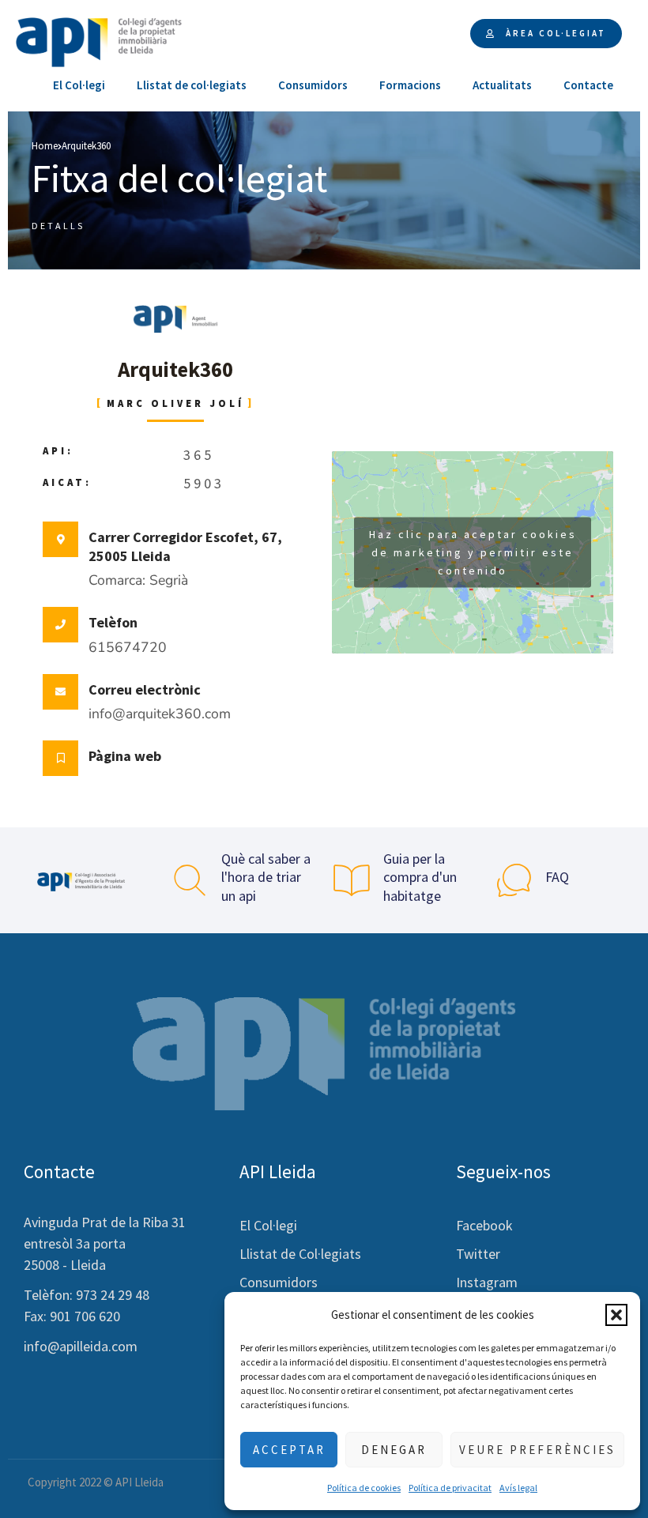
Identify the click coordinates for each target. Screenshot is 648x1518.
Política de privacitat (450, 1488)
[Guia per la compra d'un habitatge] (351, 880)
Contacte (588, 84)
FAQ (557, 877)
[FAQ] (513, 880)
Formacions (410, 84)
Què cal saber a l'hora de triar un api (266, 877)
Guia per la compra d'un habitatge (420, 877)
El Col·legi (79, 84)
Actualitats (502, 84)
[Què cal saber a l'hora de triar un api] (189, 880)
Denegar (394, 1449)
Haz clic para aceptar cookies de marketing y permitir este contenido (473, 551)
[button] (616, 1315)
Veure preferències (537, 1449)
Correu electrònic (145, 689)
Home (45, 146)
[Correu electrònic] (60, 692)
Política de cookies (364, 1488)
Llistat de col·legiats (192, 84)
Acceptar (289, 1449)
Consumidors (313, 84)
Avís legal (518, 1488)
